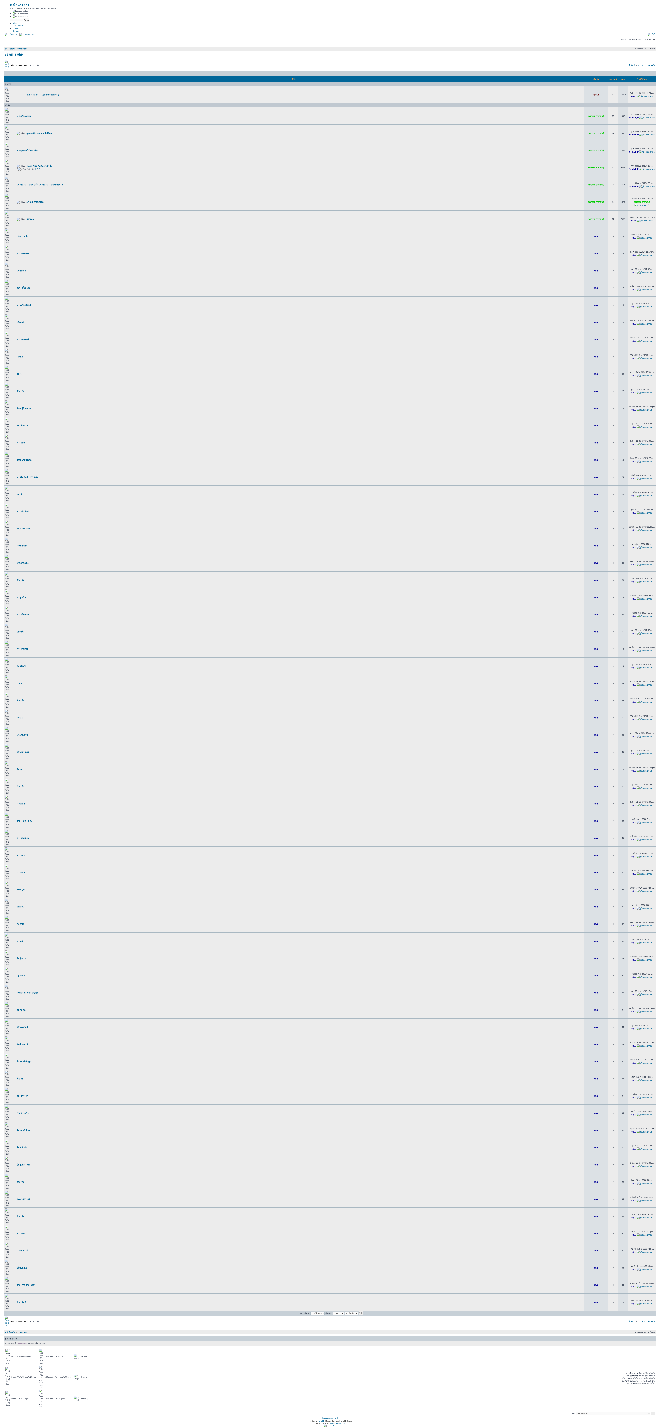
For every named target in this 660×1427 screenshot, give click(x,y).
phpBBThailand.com (337, 1423)
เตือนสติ (20, 322)
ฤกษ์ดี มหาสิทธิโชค (35, 202)
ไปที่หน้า (632, 65)
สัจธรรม (20, 1182)
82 (649, 65)
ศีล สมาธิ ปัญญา (24, 1061)
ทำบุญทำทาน (23, 597)
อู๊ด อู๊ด (596, 95)
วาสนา (20, 683)
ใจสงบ (20, 1079)
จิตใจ (19, 374)
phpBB (321, 1421)
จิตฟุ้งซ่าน (21, 958)
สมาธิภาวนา (22, 1096)
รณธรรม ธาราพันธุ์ (596, 116)
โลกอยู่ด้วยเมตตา (24, 408)
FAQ (653, 34)
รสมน (596, 236)
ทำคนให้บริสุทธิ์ (24, 305)
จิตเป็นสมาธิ (22, 1044)
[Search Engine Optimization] (330, 1425)
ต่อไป (653, 65)
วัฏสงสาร (21, 975)
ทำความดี (21, 271)
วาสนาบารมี (22, 1250)
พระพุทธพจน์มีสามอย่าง (27, 150)
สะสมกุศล (21, 889)
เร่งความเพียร (23, 236)
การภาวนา (22, 803)
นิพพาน (20, 907)
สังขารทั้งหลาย (23, 288)
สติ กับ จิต (21, 1010)
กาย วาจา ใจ (23, 1113)
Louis (633, 96)
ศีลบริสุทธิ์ (21, 666)
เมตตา (20, 357)
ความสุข (21, 855)
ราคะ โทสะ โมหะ (24, 821)
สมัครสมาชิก (28, 34)
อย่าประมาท (22, 425)
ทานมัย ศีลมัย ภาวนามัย (27, 477)
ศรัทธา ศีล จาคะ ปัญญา (27, 993)
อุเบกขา (20, 924)
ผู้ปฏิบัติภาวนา (23, 1164)
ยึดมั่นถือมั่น (22, 1147)
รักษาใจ (20, 786)
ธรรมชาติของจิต (24, 460)
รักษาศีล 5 (21, 1302)
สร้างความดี (22, 1027)
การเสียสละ (22, 546)
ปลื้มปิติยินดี (22, 1268)
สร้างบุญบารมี (23, 752)
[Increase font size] (21, 11)
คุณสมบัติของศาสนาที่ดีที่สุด (39, 133)
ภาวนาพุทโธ (22, 649)
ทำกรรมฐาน (22, 735)
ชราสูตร (30, 219)
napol (633, 221)
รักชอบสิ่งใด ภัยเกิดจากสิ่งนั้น (39, 166)
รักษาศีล (20, 391)
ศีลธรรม (20, 718)
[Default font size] (20, 14)
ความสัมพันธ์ (23, 511)
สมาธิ (19, 494)
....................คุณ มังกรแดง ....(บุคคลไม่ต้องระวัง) (38, 95)
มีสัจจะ (20, 769)
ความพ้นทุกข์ (23, 339)
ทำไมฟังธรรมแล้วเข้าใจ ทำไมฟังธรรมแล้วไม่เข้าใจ (40, 185)
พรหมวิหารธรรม (24, 116)
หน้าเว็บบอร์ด (10, 49)
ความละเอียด (23, 253)
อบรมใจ (20, 632)
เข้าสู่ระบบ (13, 34)
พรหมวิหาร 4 (23, 563)
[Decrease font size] (21, 16)
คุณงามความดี (23, 528)
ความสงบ (21, 442)
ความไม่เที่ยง (23, 614)
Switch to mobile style (330, 1418)
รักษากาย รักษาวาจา (26, 1285)
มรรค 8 (20, 941)
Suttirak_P (634, 118)
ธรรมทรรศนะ (22, 49)
